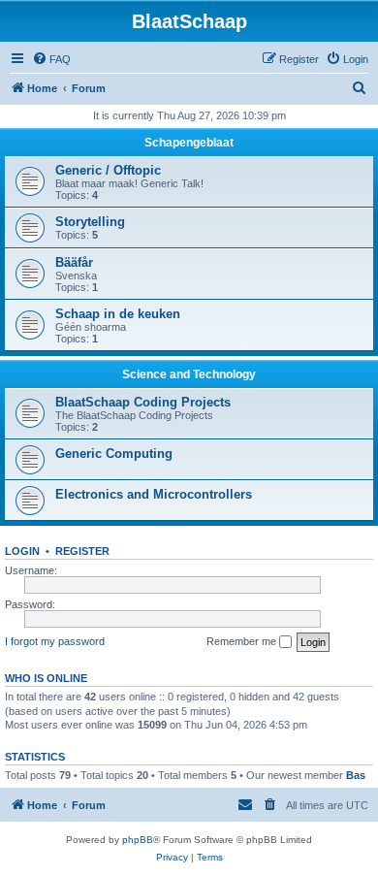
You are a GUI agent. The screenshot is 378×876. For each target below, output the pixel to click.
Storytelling (90, 221)
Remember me (242, 641)
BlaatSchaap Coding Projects (143, 402)
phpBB (137, 839)
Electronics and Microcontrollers (153, 494)
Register (82, 551)
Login (22, 551)
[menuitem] (51, 59)
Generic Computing (114, 453)
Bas (355, 775)
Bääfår (74, 262)
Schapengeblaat (189, 142)
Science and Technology (189, 374)
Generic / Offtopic (108, 170)
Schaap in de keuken (117, 314)
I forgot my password (55, 641)
